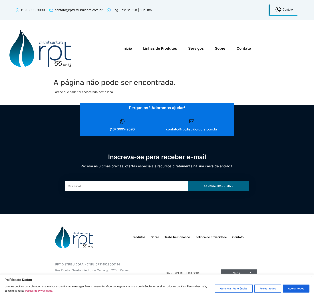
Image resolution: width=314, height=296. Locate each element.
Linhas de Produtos (160, 48)
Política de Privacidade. (39, 290)
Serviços (196, 48)
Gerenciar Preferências (233, 288)
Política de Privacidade (211, 237)
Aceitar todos (296, 288)
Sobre (220, 48)
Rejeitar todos (267, 288)
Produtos (138, 237)
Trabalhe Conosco (177, 237)
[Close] (311, 276)
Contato (244, 48)
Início (127, 48)
